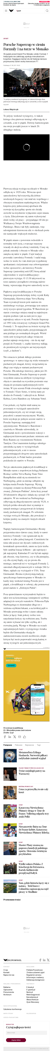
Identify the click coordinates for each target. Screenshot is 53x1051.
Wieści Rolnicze (32, 1000)
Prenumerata (8, 992)
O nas (5, 970)
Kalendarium (31, 1013)
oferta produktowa (10, 1017)
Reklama (6, 987)
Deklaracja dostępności (35, 980)
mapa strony (8, 1013)
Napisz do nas (8, 975)
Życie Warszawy (32, 1002)
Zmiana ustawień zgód (35, 972)
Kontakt (6, 972)
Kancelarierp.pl (32, 997)
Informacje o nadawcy (35, 977)
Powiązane (7, 745)
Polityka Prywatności (34, 970)
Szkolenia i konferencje (12, 1009)
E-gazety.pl (30, 990)
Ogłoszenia (7, 990)
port (18, 11)
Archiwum (7, 995)
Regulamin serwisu (33, 975)
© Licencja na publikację (13, 728)
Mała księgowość (33, 995)
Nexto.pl (29, 992)
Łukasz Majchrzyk (10, 109)
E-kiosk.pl (30, 987)
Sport (5, 38)
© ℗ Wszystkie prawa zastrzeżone (17, 730)
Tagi (38, 745)
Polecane (18, 745)
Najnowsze (29, 745)
